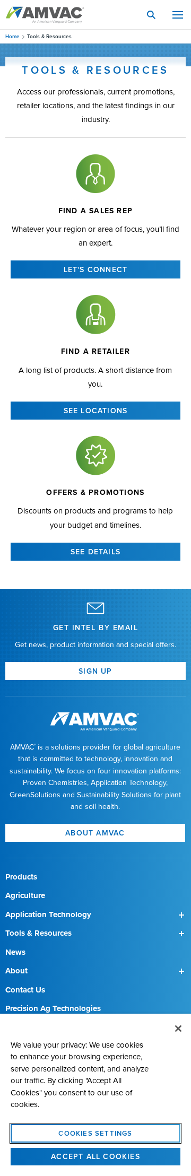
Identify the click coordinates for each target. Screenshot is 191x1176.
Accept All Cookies (95, 1156)
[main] (95, 1095)
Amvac (45, 14)
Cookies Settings (95, 1133)
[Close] (178, 1028)
